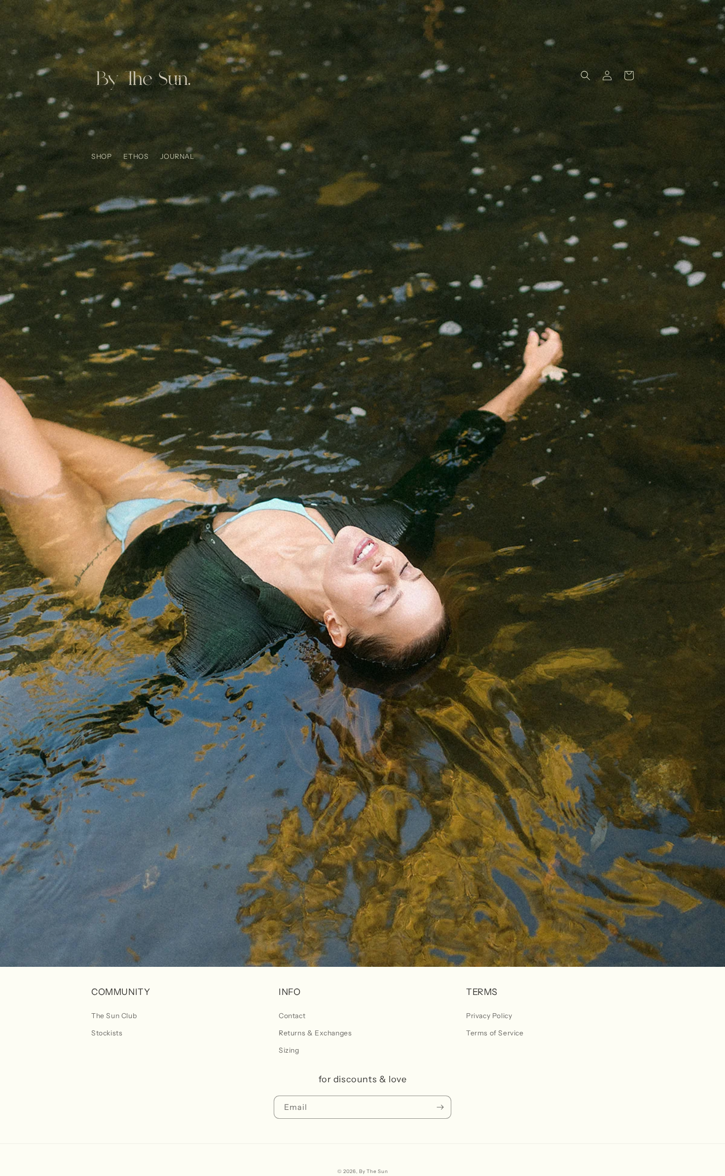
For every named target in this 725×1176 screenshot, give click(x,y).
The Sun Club (114, 1015)
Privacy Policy (489, 1015)
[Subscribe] (440, 1107)
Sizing (289, 1050)
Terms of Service (495, 1033)
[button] (585, 75)
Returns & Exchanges (315, 1033)
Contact (292, 1015)
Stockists (106, 1033)
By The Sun (373, 1171)
